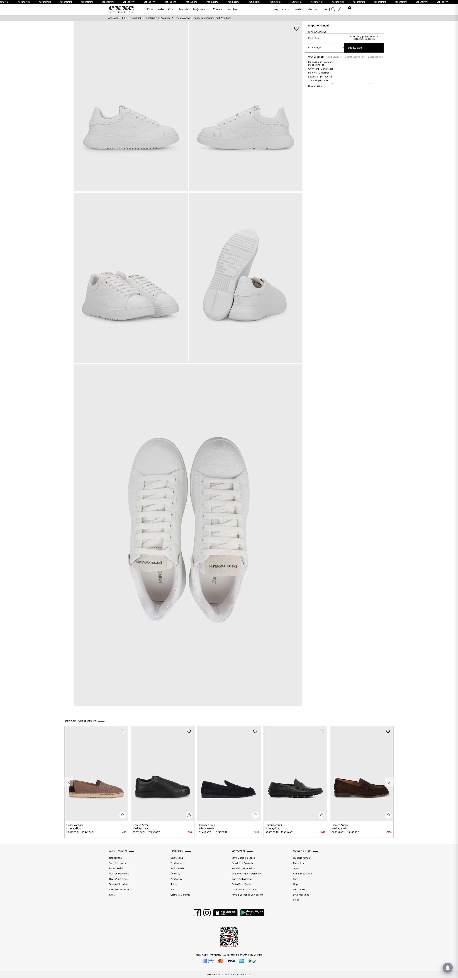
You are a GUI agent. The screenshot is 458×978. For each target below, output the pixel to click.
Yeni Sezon (233, 9)
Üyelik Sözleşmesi (118, 879)
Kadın (161, 9)
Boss (295, 879)
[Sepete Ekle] (122, 815)
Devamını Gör (315, 86)
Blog (172, 889)
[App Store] (225, 914)
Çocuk (171, 9)
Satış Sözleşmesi (117, 863)
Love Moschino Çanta (243, 857)
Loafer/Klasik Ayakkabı (158, 17)
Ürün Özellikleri (316, 57)
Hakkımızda (115, 857)
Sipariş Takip (177, 857)
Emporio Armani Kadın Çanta (247, 873)
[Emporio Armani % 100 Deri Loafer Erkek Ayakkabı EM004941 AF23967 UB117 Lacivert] (229, 773)
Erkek (150, 9)
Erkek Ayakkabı (73, 828)
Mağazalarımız (201, 9)
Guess (296, 868)
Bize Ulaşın (313, 9)
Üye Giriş (175, 873)
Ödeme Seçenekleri (354, 57)
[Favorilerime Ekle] (122, 731)
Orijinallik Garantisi (180, 894)
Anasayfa (113, 17)
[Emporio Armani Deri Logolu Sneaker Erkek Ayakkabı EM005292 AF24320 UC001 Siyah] (162, 773)
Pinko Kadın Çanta (241, 884)
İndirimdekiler (177, 868)
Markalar (184, 9)
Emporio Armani (318, 25)
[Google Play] (252, 914)
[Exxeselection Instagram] (207, 914)
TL (326, 9)
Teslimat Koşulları (118, 884)
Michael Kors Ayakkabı (243, 868)
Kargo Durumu (281, 9)
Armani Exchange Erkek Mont (247, 894)
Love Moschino (301, 894)
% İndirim (218, 9)
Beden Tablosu (375, 57)
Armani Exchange (302, 873)
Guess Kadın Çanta (242, 879)
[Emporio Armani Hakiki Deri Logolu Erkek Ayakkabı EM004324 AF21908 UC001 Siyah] (295, 773)
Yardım (298, 9)
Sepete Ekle (355, 47)
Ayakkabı (137, 17)
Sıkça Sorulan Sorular (120, 889)
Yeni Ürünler (177, 863)
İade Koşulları (334, 57)
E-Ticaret (218, 974)
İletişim (174, 884)
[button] (68, 781)
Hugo (296, 884)
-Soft (210, 974)
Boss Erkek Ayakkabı (242, 863)
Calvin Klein (299, 863)
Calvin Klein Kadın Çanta (244, 889)
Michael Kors (300, 889)
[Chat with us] (448, 968)
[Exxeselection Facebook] (197, 914)
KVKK (112, 894)
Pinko (296, 899)
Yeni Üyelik (176, 879)
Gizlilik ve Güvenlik (119, 873)
